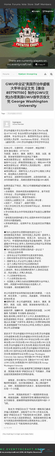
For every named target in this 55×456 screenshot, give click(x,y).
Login (37, 11)
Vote (24, 4)
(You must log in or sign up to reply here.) (18, 434)
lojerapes (17, 122)
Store (30, 4)
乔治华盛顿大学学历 (15, 113)
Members (45, 4)
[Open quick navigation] (45, 74)
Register (49, 11)
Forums (16, 4)
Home (7, 4)
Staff (37, 4)
